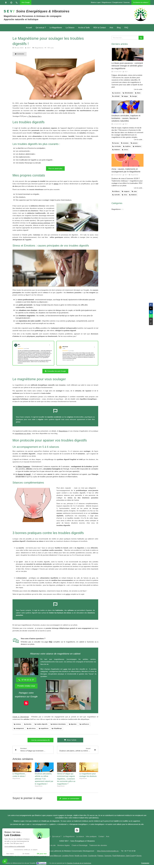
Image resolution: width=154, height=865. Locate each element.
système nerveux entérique (40, 223)
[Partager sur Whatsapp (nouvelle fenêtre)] (151, 316)
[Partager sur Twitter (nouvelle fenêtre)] (151, 308)
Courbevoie (92, 856)
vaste (65, 669)
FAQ (50, 642)
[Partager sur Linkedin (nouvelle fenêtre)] (151, 312)
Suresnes (107, 856)
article (68, 594)
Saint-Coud (129, 856)
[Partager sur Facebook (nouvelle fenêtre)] (151, 304)
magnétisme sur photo (23, 433)
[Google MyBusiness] (26, 703)
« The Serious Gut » (34, 116)
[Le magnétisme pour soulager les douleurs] (88, 767)
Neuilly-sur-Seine (81, 856)
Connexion (145, 863)
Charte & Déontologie (21, 717)
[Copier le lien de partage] (151, 323)
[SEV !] (140, 21)
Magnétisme (63, 431)
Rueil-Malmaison (118, 856)
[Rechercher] (141, 38)
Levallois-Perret (68, 856)
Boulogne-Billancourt (53, 856)
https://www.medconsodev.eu (108, 851)
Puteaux (100, 856)
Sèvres (138, 856)
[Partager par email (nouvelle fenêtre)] (151, 319)
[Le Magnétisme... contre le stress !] (22, 767)
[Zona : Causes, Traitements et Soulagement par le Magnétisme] (127, 160)
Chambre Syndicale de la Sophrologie (79, 863)
